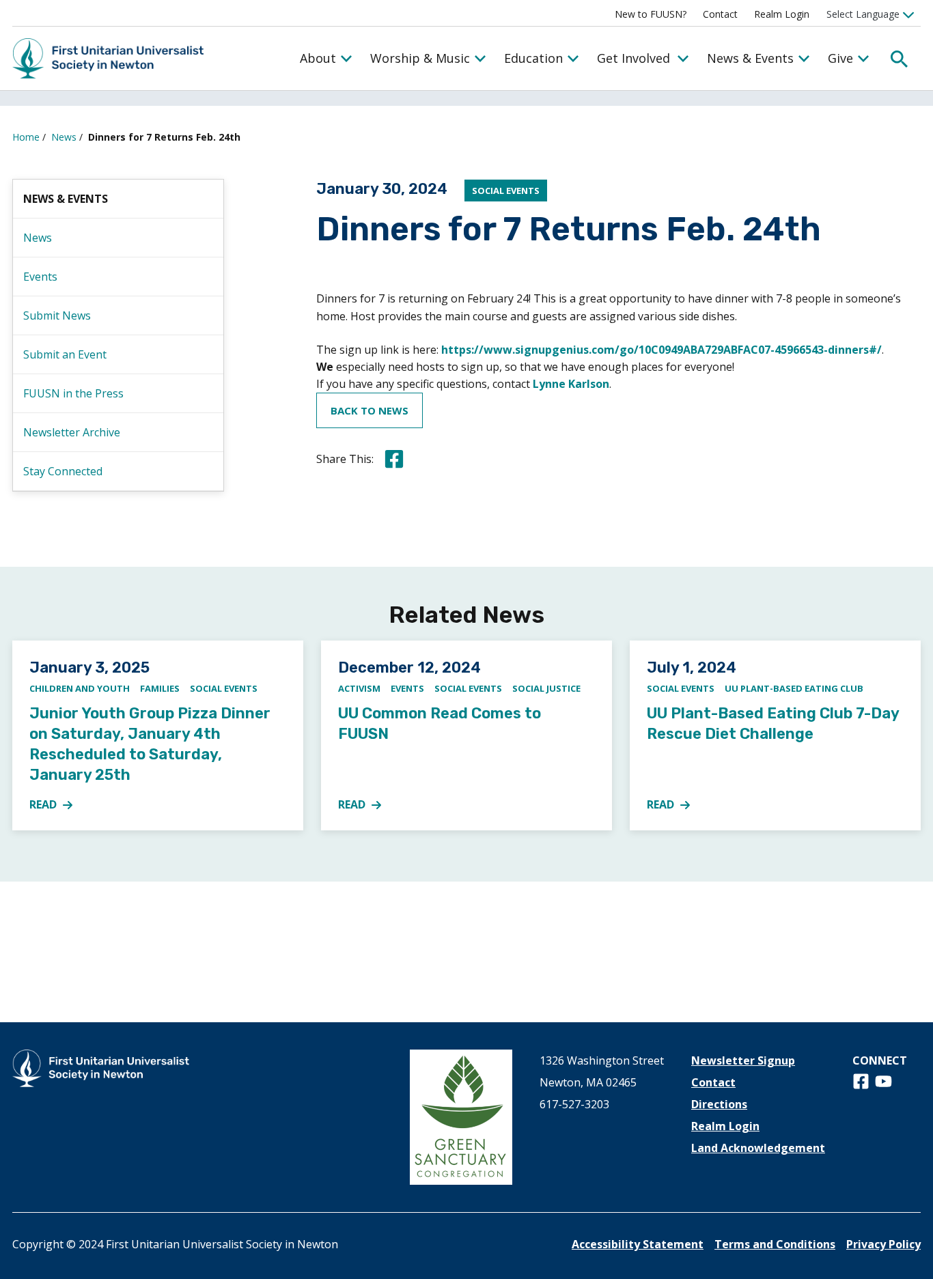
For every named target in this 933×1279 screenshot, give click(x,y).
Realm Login (781, 14)
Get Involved (633, 58)
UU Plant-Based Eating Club (794, 688)
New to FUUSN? (650, 14)
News (63, 136)
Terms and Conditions (774, 1244)
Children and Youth (79, 688)
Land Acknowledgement (758, 1147)
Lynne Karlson (571, 383)
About (318, 58)
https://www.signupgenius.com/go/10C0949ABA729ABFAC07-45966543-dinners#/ (661, 349)
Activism (359, 688)
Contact (720, 14)
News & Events (750, 58)
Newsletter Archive (71, 432)
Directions (719, 1104)
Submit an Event (65, 354)
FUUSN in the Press (73, 393)
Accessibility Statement (638, 1244)
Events (40, 276)
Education (533, 58)
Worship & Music (420, 58)
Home (26, 136)
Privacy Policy (883, 1244)
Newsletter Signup (743, 1060)
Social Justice (546, 688)
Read (58, 805)
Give (840, 58)
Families (160, 688)
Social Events (506, 190)
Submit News (57, 315)
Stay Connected (62, 471)
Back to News (369, 410)
